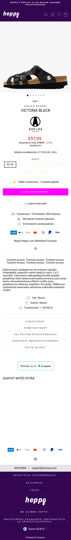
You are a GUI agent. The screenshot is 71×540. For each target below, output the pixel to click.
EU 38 (35, 164)
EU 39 (48, 164)
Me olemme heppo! (35, 512)
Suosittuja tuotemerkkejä (35, 475)
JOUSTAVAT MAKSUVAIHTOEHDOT (35, 341)
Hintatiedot (35, 321)
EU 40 (61, 164)
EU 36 (10, 164)
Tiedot (35, 490)
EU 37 (23, 164)
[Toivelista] (59, 14)
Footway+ (51, 241)
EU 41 (29, 172)
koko (35, 159)
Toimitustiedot (35, 328)
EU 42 (42, 172)
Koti (35, 101)
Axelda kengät (35, 106)
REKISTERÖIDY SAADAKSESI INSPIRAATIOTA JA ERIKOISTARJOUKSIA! (34, 520)
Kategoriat (34, 483)
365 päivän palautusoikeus (35, 334)
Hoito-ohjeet (35, 347)
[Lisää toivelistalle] (24, 389)
